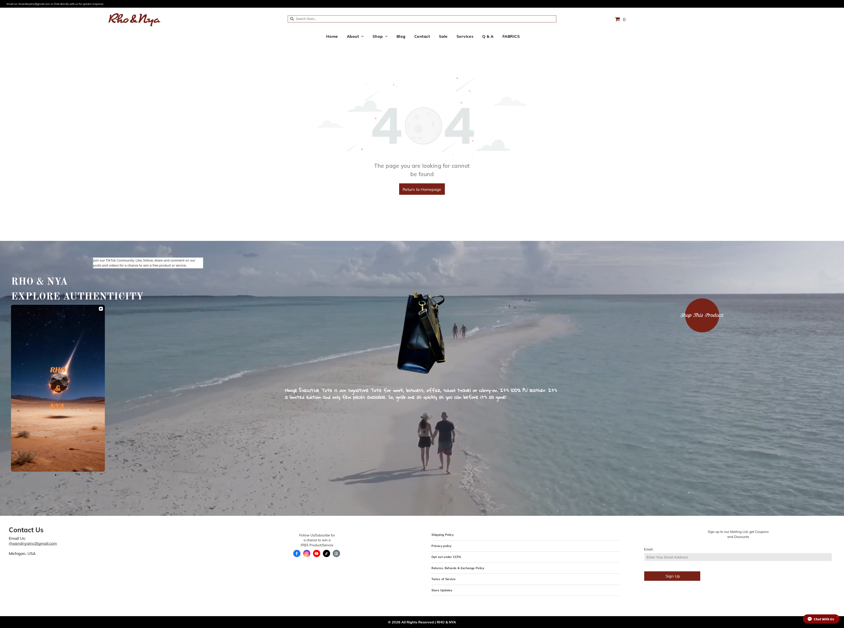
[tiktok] (326, 554)
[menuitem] (332, 36)
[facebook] (296, 554)
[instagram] (306, 554)
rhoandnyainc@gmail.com (33, 543)
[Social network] (336, 554)
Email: (648, 549)
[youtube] (316, 554)
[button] (11, 388)
